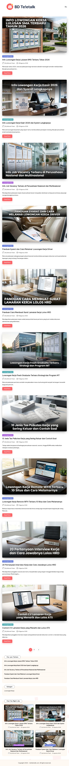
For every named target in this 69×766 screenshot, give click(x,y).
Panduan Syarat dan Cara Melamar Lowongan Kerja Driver (27, 249)
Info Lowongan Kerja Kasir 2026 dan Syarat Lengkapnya (26, 123)
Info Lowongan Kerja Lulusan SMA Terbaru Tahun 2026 (26, 60)
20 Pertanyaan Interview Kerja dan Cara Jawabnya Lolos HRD (29, 565)
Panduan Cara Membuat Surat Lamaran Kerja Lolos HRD (26, 312)
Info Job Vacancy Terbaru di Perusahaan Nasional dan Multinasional (31, 186)
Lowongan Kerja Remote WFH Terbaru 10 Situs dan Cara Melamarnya (32, 502)
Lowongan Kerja (8, 56)
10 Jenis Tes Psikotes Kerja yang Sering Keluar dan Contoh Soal (29, 438)
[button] (38, 649)
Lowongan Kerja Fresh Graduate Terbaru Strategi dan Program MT (31, 375)
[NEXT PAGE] (38, 649)
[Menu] (66, 6)
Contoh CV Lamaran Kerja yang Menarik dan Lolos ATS (26, 628)
